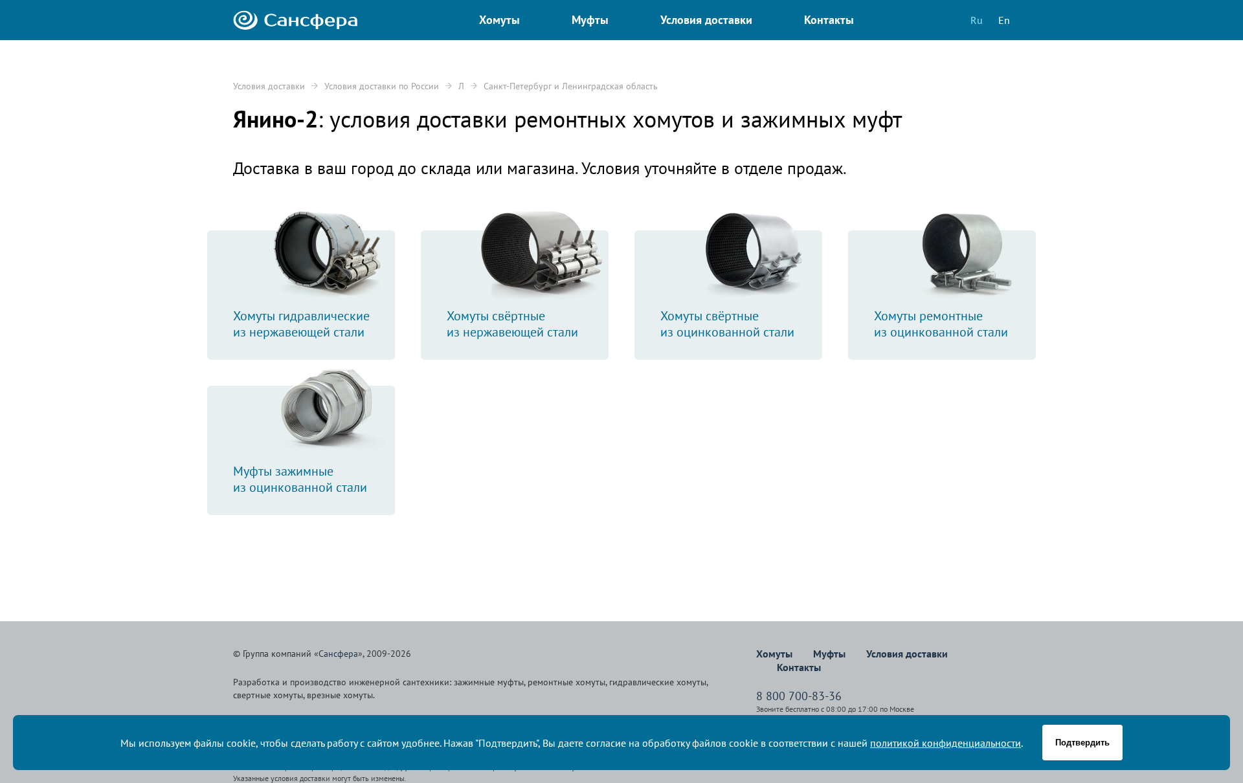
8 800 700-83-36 (799, 696)
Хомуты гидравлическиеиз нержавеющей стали (301, 323)
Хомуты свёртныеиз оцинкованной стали (727, 323)
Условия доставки (269, 86)
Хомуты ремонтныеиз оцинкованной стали (941, 323)
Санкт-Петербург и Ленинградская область (571, 86)
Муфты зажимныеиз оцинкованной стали (300, 479)
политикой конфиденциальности (945, 742)
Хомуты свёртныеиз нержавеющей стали (512, 323)
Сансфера (338, 653)
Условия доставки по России (381, 86)
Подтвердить (1082, 742)
